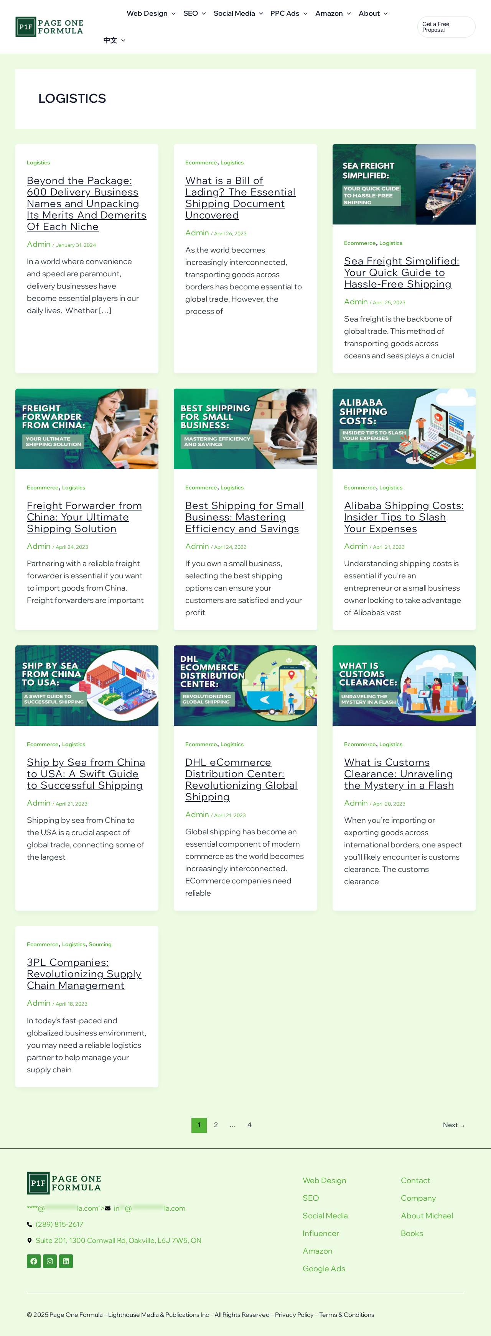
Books (412, 1233)
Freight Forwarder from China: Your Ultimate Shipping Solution (84, 517)
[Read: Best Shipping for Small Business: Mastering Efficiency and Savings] (245, 428)
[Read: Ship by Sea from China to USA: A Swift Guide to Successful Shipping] (86, 684)
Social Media (234, 13)
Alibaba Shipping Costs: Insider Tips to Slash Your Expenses (404, 517)
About (369, 13)
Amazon (329, 13)
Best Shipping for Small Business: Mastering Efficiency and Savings (244, 517)
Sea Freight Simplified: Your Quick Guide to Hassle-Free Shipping (402, 272)
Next (454, 1125)
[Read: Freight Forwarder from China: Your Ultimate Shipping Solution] (86, 428)
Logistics (38, 162)
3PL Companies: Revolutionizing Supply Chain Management (84, 973)
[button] (172, 13)
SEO (190, 13)
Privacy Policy (294, 1314)
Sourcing (100, 944)
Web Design (147, 13)
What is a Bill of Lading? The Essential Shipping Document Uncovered (240, 197)
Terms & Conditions (346, 1314)
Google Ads (324, 1268)
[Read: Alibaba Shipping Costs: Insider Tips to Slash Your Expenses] (404, 428)
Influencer (321, 1233)
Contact (415, 1180)
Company (418, 1198)
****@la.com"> (106, 1208)
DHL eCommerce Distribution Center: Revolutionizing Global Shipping (241, 779)
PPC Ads (285, 13)
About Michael (427, 1215)
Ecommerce (201, 162)
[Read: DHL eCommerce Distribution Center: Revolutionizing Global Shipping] (245, 684)
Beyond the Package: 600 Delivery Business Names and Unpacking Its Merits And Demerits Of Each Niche (87, 203)
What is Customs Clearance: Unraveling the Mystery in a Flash (399, 773)
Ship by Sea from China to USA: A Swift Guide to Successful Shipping (86, 773)
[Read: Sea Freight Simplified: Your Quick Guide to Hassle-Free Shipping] (404, 183)
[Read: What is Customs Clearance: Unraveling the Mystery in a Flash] (404, 684)
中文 (110, 40)
